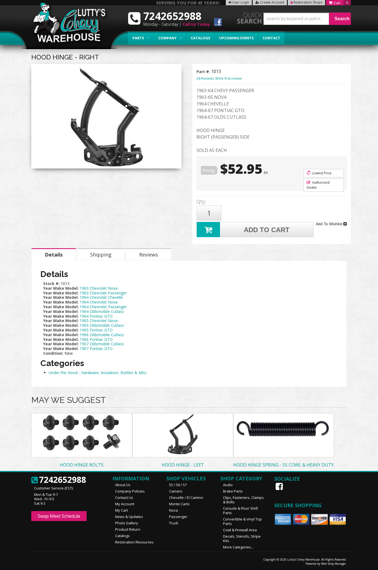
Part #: (203, 71)
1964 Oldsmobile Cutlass (102, 311)
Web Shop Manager (333, 564)
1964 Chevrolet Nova (99, 302)
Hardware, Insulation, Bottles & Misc (114, 372)
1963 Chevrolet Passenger (103, 293)
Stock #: (52, 283)
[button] (307, 18)
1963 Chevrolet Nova (99, 288)
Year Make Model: (61, 288)
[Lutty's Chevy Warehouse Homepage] (66, 24)
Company (167, 37)
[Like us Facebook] (280, 486)
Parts (138, 37)
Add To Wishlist (329, 224)
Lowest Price (321, 173)
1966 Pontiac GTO (96, 339)
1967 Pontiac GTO (96, 348)
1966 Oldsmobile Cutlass (102, 334)
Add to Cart (266, 230)
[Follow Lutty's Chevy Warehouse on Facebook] (218, 23)
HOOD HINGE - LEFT (183, 465)
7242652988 (62, 480)
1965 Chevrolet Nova (99, 320)
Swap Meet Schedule (59, 516)
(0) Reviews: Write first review (219, 78)
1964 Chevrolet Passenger (103, 306)
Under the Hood (63, 372)
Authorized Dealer (318, 185)
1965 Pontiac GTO (96, 330)
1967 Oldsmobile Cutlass (102, 343)
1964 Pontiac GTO (96, 316)
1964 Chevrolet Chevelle (101, 297)
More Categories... (238, 547)
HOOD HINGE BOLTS (81, 465)
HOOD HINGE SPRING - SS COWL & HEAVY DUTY (283, 465)
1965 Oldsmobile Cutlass (102, 325)
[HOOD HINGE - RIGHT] (106, 117)
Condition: (53, 353)
